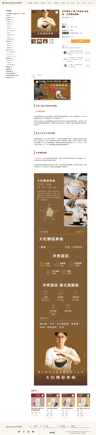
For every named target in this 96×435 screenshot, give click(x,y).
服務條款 (84, 433)
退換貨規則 (72, 433)
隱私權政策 (78, 433)
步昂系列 (72, 3)
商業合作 (63, 3)
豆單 (68, 3)
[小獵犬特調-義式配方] (53, 400)
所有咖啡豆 (66, 47)
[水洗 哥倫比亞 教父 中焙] (83, 400)
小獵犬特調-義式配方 (52, 408)
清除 (81, 33)
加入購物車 (80, 41)
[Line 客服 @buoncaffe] (30, 426)
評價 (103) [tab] (39, 75)
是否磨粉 (67, 30)
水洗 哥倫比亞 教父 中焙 (83, 408)
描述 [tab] (33, 75)
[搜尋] (93, 2)
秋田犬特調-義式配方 (67, 408)
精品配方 (79, 47)
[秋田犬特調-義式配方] (68, 400)
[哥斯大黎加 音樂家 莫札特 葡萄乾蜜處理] (37, 400)
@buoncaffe (35, 427)
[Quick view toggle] (42, 396)
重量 (64, 24)
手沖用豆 (43, 3)
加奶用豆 (50, 3)
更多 (78, 3)
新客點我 (30, 3)
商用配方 (75, 47)
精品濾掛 (56, 3)
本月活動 (36, 3)
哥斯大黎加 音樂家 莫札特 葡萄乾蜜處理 (37, 409)
